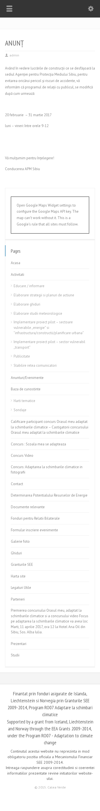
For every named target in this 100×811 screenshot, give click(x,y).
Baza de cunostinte (26, 389)
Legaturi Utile (21, 587)
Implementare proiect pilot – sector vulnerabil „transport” (49, 344)
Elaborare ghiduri (27, 304)
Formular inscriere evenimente (34, 530)
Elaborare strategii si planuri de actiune (44, 295)
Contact (17, 484)
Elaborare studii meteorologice (38, 313)
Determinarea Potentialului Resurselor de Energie (49, 495)
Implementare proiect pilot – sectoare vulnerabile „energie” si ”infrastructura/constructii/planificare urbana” (49, 327)
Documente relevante (28, 507)
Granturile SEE (22, 564)
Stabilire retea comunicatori (35, 365)
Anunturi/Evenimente (27, 377)
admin (14, 55)
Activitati (17, 274)
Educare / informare (29, 286)
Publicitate (22, 356)
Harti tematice (24, 400)
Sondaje (20, 410)
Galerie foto (20, 541)
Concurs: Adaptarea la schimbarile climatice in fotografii (46, 470)
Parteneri (18, 599)
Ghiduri (16, 553)
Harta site (18, 576)
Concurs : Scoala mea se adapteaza (38, 444)
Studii (15, 655)
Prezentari (18, 643)
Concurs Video (22, 455)
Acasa (15, 263)
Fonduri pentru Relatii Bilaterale (35, 518)
